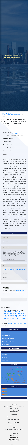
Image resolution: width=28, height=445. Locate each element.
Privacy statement (14, 440)
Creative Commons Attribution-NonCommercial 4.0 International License (14, 292)
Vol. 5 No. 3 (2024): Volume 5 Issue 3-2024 (12, 114)
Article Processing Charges (8, 341)
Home (3, 113)
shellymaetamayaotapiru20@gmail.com (13, 133)
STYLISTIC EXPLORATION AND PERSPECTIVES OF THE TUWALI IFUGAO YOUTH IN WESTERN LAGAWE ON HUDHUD (15, 313)
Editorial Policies (14, 437)
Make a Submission (14, 348)
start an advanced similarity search (17, 323)
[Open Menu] (2, 50)
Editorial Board (14, 436)
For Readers (4, 354)
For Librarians (5, 360)
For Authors (4, 357)
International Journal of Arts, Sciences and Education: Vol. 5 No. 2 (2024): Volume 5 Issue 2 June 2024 (15, 318)
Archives (8, 113)
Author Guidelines (6, 335)
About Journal (5, 332)
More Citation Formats (9, 259)
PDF (14, 233)
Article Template (5, 344)
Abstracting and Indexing (8, 338)
